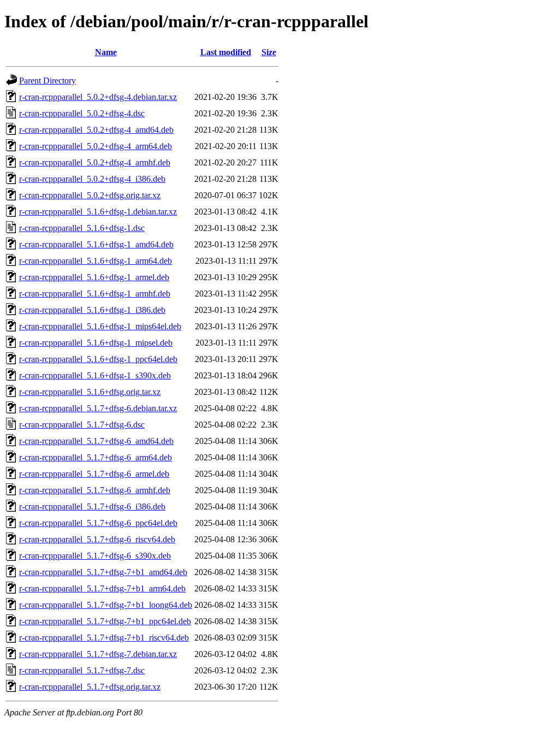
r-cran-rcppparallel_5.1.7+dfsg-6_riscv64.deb (97, 539)
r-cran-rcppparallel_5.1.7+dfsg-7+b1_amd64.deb (103, 572)
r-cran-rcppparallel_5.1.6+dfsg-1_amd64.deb (96, 244)
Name (106, 52)
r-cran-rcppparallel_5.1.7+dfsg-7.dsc (82, 670)
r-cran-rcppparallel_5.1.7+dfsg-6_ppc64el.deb (98, 523)
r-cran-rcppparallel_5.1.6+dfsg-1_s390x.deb (95, 375)
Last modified (225, 52)
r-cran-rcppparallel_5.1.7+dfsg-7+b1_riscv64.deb (104, 637)
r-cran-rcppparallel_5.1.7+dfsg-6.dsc (82, 424)
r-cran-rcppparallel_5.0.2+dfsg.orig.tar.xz (89, 195)
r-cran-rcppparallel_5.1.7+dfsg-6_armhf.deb (94, 490)
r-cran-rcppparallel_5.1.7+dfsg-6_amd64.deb (96, 441)
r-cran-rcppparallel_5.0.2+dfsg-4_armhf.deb (94, 162)
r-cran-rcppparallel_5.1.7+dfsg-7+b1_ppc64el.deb (105, 621)
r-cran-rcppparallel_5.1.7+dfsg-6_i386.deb (92, 506)
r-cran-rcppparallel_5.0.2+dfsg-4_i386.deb (92, 178)
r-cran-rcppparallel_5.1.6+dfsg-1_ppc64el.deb (98, 359)
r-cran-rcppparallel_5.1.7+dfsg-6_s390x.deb (95, 555)
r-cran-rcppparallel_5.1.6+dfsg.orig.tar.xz (89, 391)
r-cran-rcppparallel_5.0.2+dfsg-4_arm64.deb (95, 146)
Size (268, 52)
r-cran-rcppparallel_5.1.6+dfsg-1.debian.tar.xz (98, 211)
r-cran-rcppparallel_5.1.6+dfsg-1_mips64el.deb (100, 326)
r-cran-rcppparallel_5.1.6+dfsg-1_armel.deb (94, 277)
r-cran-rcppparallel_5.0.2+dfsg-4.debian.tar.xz (98, 97)
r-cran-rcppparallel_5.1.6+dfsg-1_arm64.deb (95, 260)
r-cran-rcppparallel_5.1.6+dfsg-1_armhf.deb (94, 293)
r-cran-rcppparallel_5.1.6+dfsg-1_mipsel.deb (96, 342)
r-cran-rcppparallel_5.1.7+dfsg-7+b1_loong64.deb (105, 604)
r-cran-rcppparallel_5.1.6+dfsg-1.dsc (82, 228)
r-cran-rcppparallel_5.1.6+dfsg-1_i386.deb (92, 310)
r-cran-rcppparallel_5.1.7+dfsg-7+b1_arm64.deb (102, 588)
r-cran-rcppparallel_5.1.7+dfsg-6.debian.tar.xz (98, 408)
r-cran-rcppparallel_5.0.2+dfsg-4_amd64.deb (96, 129)
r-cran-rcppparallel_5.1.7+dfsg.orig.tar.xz (89, 686)
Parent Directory (47, 80)
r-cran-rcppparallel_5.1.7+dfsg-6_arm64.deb (95, 457)
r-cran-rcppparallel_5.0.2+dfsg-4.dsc (82, 113)
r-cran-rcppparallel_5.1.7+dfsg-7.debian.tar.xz (98, 654)
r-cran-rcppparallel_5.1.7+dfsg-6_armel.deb (94, 473)
